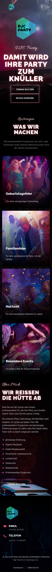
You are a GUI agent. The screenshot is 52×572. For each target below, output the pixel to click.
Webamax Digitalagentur (27, 560)
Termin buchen (25, 89)
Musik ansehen (25, 98)
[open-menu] (48, 7)
